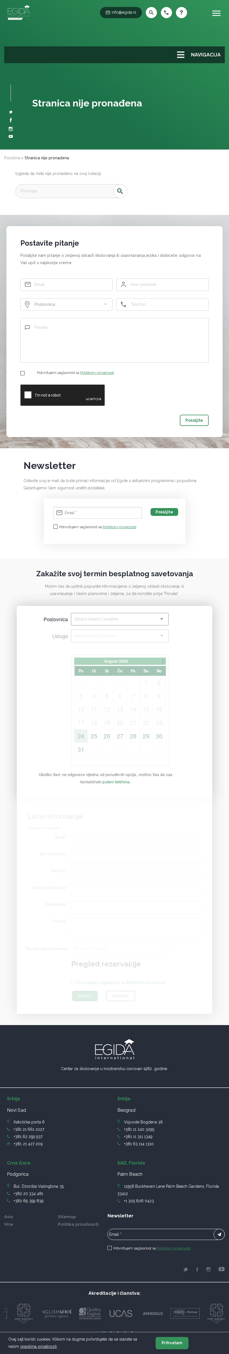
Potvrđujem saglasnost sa (75, 373)
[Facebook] (11, 121)
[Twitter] (11, 112)
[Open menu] (216, 13)
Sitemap (67, 1216)
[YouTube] (11, 137)
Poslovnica (56, 619)
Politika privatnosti (78, 1224)
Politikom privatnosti (97, 373)
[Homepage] (19, 20)
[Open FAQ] (181, 12)
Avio (8, 1216)
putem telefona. (116, 781)
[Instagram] (11, 129)
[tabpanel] (24, 1313)
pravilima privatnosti (38, 1346)
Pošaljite (194, 420)
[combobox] (66, 304)
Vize (8, 1224)
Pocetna (12, 158)
